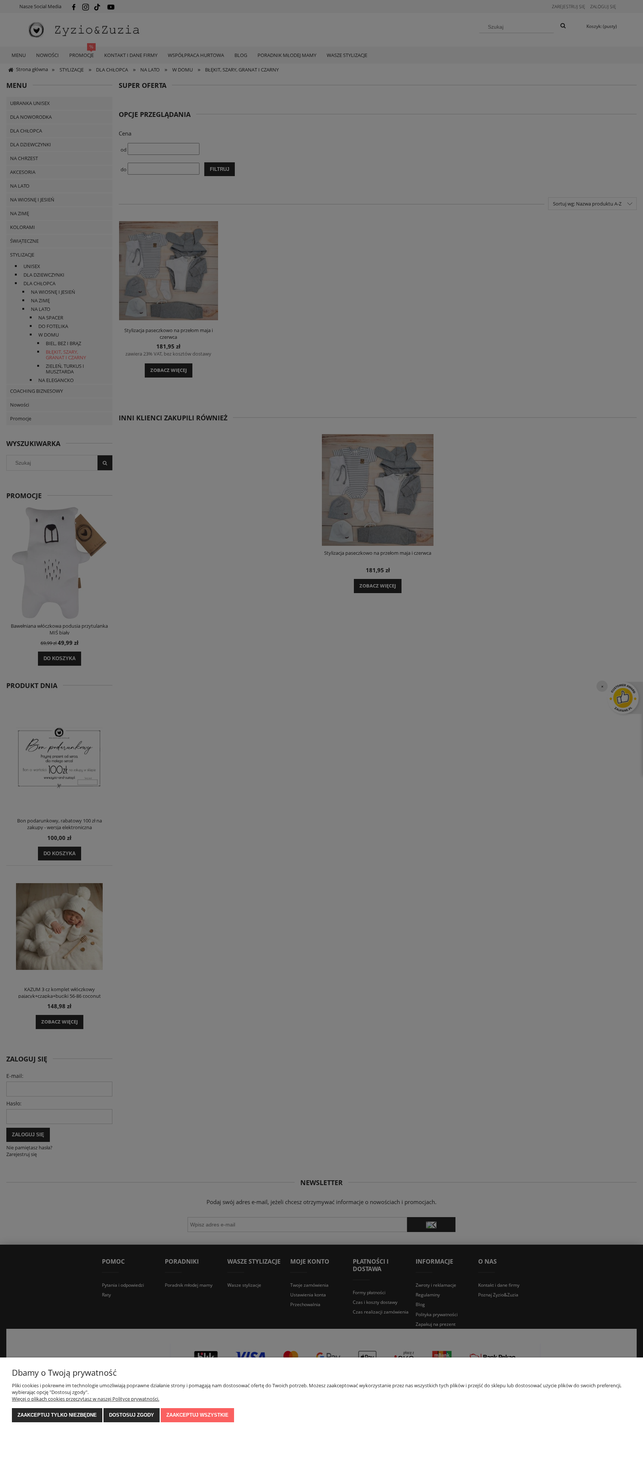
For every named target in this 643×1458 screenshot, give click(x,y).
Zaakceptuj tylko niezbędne (57, 1415)
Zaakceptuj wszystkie (197, 1415)
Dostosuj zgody (131, 1415)
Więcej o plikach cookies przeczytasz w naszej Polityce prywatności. (85, 1398)
